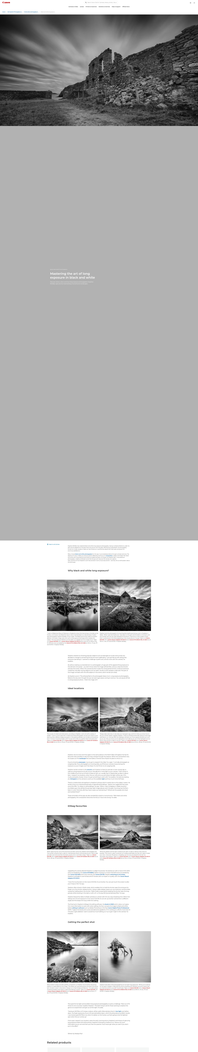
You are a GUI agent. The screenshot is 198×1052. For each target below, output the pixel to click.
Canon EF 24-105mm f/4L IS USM (122, 989)
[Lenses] (84, 7)
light (103, 779)
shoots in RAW (109, 904)
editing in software (78, 908)
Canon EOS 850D (88, 872)
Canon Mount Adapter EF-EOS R (71, 641)
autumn (89, 769)
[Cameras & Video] (78, 7)
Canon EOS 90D (75, 874)
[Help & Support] (121, 7)
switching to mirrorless (117, 874)
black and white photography (83, 554)
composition (109, 555)
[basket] (194, 3)
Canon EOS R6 (54, 641)
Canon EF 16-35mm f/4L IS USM (138, 639)
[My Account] (190, 3)
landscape (82, 758)
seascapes (82, 762)
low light (118, 1011)
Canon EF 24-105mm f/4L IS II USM (75, 643)
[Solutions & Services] (110, 7)
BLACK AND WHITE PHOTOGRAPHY (58, 269)
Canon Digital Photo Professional (118, 908)
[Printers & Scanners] (97, 7)
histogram (73, 779)
